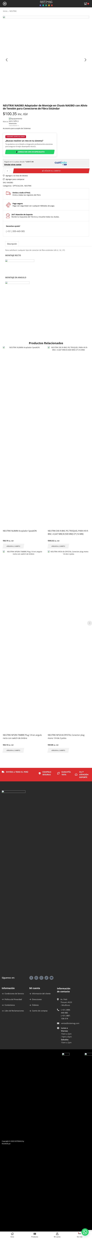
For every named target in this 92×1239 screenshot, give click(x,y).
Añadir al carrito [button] (13, 546)
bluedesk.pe (6, 1143)
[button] (6, 60)
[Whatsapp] (41, 978)
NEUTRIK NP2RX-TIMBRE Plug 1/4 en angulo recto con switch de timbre (22, 736)
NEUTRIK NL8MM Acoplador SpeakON (20, 530)
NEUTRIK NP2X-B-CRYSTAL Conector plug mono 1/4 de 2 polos (66, 736)
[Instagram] (36, 978)
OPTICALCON (18, 186)
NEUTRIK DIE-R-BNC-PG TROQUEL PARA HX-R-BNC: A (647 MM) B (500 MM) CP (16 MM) (68, 532)
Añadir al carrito (52, 171)
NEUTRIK (27, 186)
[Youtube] (51, 978)
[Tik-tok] (46, 978)
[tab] (12, 243)
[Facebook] (31, 978)
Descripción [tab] (12, 244)
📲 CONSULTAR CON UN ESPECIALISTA (30, 152)
